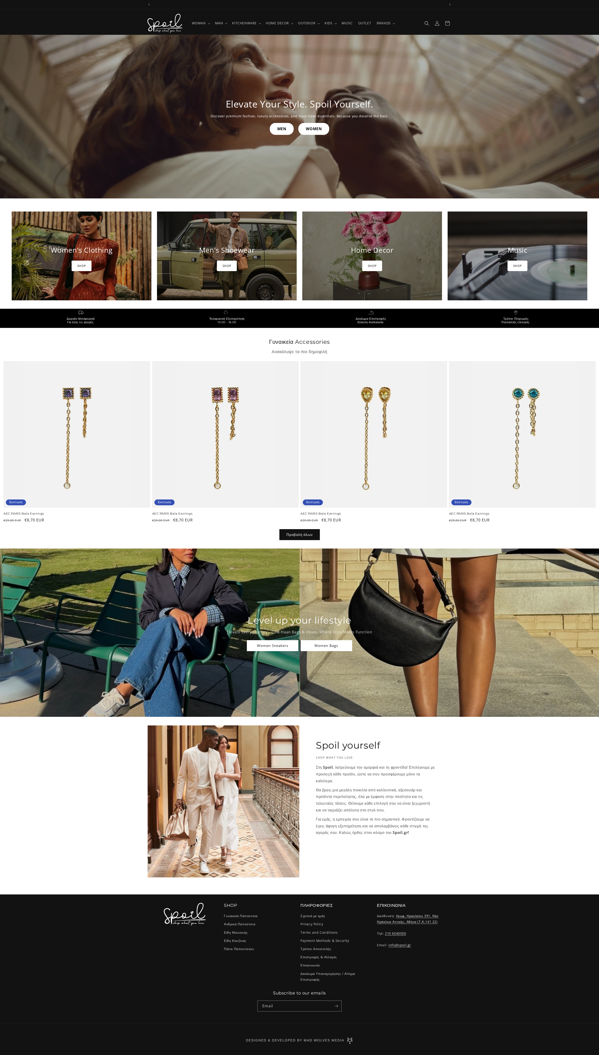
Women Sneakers (272, 645)
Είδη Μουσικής (236, 932)
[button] (200, 23)
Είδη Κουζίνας (235, 940)
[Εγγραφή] (336, 1006)
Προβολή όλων (299, 534)
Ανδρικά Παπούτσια (239, 924)
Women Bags (326, 645)
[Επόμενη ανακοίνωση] (450, 4)
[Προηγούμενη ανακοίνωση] (149, 4)
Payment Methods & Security (324, 940)
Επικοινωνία (310, 965)
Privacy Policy (311, 924)
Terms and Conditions (319, 932)
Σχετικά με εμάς (312, 916)
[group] (81, 256)
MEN (281, 128)
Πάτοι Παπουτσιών (239, 949)
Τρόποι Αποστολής (315, 949)
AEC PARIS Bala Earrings (24, 513)
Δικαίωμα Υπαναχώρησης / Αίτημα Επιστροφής (327, 976)
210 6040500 (395, 933)
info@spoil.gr (399, 945)
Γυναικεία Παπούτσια (240, 916)
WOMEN (314, 128)
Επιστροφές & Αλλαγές (318, 957)
